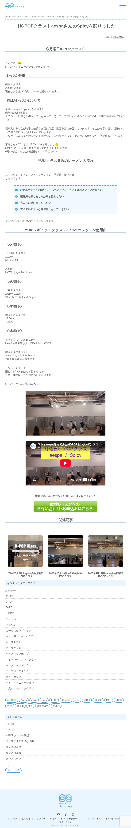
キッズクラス (13, 648)
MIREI (87, 700)
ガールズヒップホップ (18, 630)
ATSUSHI (11, 700)
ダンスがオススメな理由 (20, 741)
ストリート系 (13, 770)
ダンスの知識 (13, 752)
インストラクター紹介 (45, 819)
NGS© (119, 700)
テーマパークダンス (17, 671)
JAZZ (9, 607)
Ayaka (24, 700)
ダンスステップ (15, 758)
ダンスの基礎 (13, 747)
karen (44, 700)
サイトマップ (65, 822)
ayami (34, 700)
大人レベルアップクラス (20, 688)
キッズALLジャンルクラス (21, 636)
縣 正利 (56, 706)
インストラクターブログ (72, 819)
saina (9, 706)
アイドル (11, 619)
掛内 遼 (20, 706)
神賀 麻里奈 (42, 706)
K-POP (10, 613)
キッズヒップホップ (17, 653)
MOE (108, 700)
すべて (9, 596)
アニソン (11, 625)
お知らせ (26, 819)
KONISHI (66, 700)
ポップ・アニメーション (20, 682)
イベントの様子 (112, 819)
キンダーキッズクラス (18, 665)
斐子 (30, 706)
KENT (54, 700)
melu (77, 700)
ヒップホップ (13, 676)
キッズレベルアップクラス (21, 659)
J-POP (9, 601)
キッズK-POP (13, 642)
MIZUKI (98, 700)
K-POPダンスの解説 (17, 735)
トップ (14, 819)
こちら (35, 383)
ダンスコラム (94, 819)
